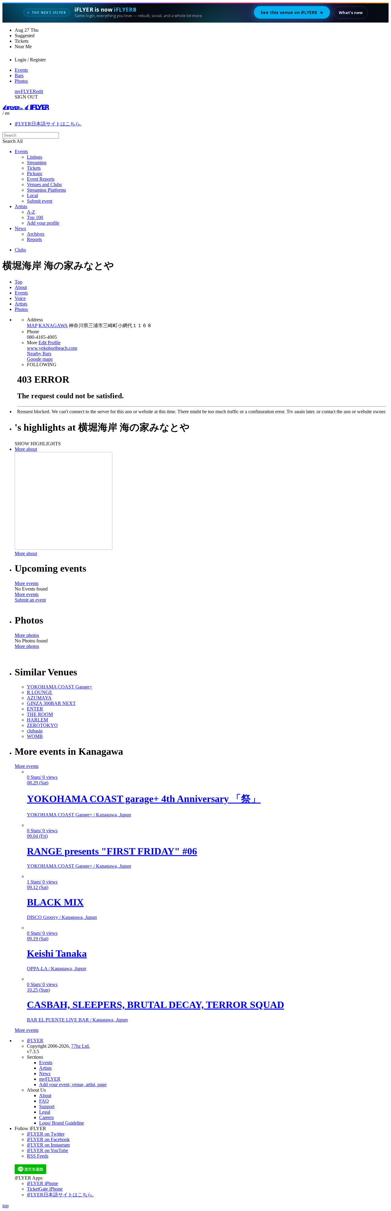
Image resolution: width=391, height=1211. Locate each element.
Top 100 (35, 217)
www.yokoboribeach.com (52, 348)
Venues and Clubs (44, 184)
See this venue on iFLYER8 (292, 12)
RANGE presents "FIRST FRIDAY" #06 (112, 851)
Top (18, 281)
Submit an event (30, 599)
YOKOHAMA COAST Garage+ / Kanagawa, (79, 814)
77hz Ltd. (80, 1046)
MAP (32, 325)
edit (39, 91)
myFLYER (25, 91)
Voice (20, 298)
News (20, 228)
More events (26, 583)
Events (21, 70)
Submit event (39, 201)
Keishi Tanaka (57, 953)
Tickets (34, 168)
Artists (21, 206)
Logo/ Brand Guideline (61, 1123)
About (21, 287)
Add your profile (43, 223)
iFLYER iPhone (42, 1183)
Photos (21, 81)
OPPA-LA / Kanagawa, (56, 968)
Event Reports (40, 179)
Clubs (20, 249)
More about (26, 449)
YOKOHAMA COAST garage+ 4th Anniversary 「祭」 (144, 798)
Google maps (40, 359)
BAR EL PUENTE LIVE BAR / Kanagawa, (77, 1019)
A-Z (31, 212)
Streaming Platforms (46, 190)
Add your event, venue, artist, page (73, 1084)
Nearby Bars (39, 353)
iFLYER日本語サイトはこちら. (48, 123)
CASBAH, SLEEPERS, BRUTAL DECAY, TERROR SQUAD (155, 1004)
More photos (27, 635)
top (5, 1205)
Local (32, 195)
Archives (35, 234)
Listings (34, 157)
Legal (44, 1112)
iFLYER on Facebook (48, 1139)
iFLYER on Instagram (48, 1145)
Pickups (34, 173)
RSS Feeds (37, 1156)
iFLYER (35, 1040)
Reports (34, 239)
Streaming (36, 162)
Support (46, 1106)
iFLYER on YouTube (47, 1150)
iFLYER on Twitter (45, 1134)
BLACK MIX (55, 902)
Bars (19, 75)
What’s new (351, 12)
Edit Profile (49, 342)
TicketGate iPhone (45, 1188)
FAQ (44, 1101)
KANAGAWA (53, 325)
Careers (46, 1117)
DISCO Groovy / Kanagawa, (62, 917)
